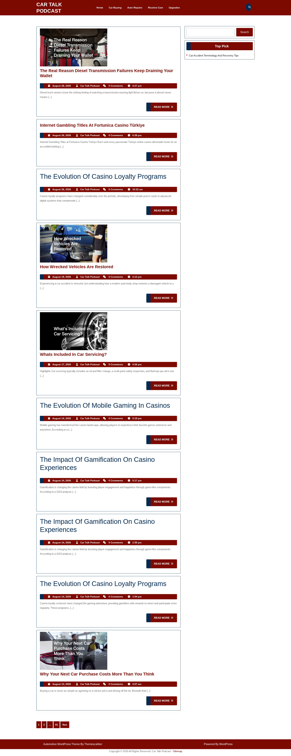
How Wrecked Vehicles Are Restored (76, 266)
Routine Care (155, 7)
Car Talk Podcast (90, 85)
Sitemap (177, 751)
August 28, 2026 (61, 85)
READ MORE (165, 108)
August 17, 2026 (61, 364)
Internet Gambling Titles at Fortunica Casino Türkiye (92, 125)
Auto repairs (134, 7)
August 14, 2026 (61, 418)
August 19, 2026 (61, 276)
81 (56, 724)
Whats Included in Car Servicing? (73, 354)
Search (244, 32)
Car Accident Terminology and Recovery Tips (214, 55)
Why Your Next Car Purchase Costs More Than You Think (97, 674)
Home (99, 7)
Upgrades (174, 7)
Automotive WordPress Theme (61, 744)
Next (64, 724)
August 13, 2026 (61, 684)
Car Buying (115, 7)
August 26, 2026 (61, 135)
